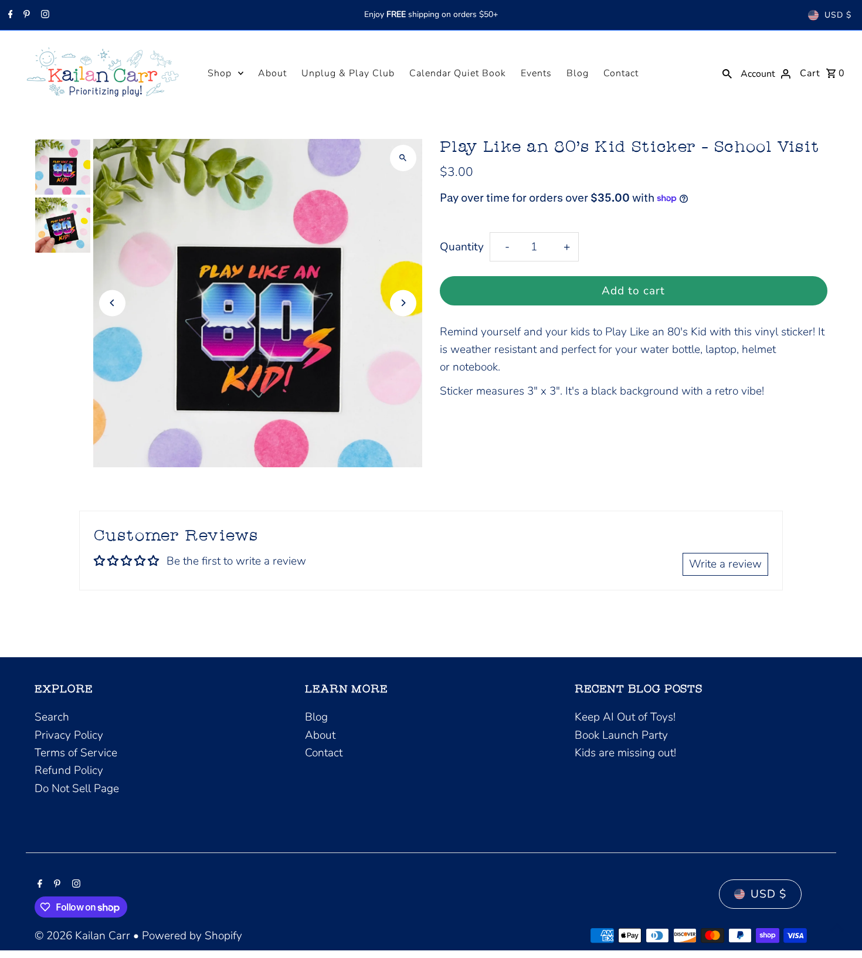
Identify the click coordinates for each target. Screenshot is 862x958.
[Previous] (112, 303)
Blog (577, 73)
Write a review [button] (725, 564)
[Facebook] (9, 15)
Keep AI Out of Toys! (625, 717)
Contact (621, 73)
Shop (220, 73)
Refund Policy (69, 770)
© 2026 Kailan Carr (84, 935)
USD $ (837, 15)
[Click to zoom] (403, 158)
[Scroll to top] (837, 927)
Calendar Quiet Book (457, 73)
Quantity (462, 246)
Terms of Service (76, 752)
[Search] (727, 72)
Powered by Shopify (192, 935)
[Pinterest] (25, 15)
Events (536, 73)
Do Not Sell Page (77, 788)
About (272, 73)
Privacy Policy (69, 735)
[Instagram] (43, 15)
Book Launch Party (621, 735)
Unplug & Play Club (348, 73)
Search (52, 717)
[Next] (403, 303)
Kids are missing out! (625, 752)
